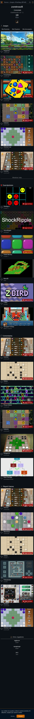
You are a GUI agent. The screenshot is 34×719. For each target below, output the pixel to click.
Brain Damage (8, 477)
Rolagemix (7, 453)
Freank (5, 208)
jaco (17, 653)
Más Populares (16, 29)
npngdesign (17, 647)
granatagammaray (8, 479)
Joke (5, 280)
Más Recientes (5, 29)
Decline (13, 716)
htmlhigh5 (6, 232)
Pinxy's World (8, 405)
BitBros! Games (8, 328)
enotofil (5, 304)
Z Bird (5, 302)
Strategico (7, 206)
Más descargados (27, 29)
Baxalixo (6, 604)
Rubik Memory (8, 254)
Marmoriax (7, 531)
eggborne (17, 641)
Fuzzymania (7, 75)
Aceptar (21, 716)
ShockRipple (7, 230)
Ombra (6, 381)
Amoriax (6, 171)
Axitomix (6, 123)
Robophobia (7, 580)
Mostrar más (17, 177)
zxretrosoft (6, 52)
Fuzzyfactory (7, 99)
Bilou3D (6, 278)
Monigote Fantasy (9, 326)
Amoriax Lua (7, 147)
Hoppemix (7, 50)
